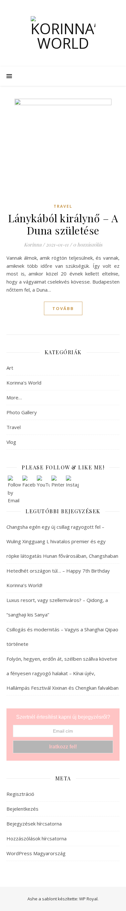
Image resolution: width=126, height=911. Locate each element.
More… (14, 397)
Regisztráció (20, 794)
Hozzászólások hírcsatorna (36, 838)
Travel (63, 206)
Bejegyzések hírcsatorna (34, 823)
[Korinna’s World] (63, 33)
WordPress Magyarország (36, 853)
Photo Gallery (21, 412)
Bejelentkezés (22, 809)
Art (9, 368)
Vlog (11, 442)
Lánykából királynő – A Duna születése (63, 224)
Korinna (32, 244)
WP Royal (88, 899)
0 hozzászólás (87, 244)
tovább (63, 308)
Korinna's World (23, 382)
